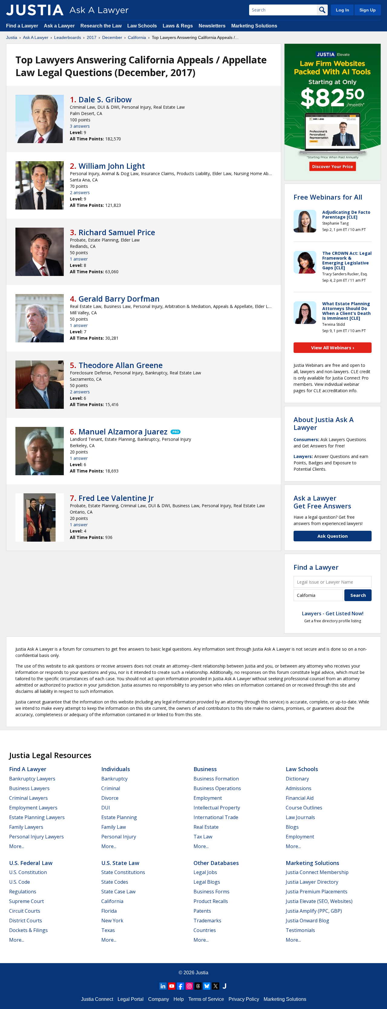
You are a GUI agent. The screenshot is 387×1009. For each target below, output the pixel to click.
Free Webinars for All (328, 197)
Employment (208, 798)
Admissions (298, 788)
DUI (105, 807)
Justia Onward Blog (307, 920)
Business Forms (211, 891)
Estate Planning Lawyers (37, 817)
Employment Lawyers (33, 807)
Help (179, 999)
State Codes (114, 882)
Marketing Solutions (254, 25)
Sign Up (367, 10)
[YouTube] (171, 986)
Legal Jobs (205, 872)
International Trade (216, 817)
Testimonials (300, 930)
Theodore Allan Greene (121, 365)
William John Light (112, 166)
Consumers (306, 439)
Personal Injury (118, 836)
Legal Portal (131, 999)
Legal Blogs (207, 882)
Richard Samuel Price (117, 232)
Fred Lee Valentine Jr (116, 498)
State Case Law (118, 891)
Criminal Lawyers (28, 798)
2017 (91, 37)
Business (205, 769)
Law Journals (300, 817)
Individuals (115, 769)
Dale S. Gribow (105, 99)
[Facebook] (180, 986)
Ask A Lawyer (35, 37)
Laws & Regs (178, 25)
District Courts (25, 920)
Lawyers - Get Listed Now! (332, 613)
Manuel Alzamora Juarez (123, 431)
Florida (109, 911)
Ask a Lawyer (60, 25)
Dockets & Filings (28, 930)
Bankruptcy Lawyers (32, 778)
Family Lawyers (26, 827)
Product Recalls (211, 901)
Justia (11, 37)
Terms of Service (206, 999)
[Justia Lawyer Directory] (224, 986)
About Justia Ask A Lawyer (324, 423)
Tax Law (203, 836)
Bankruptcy (114, 778)
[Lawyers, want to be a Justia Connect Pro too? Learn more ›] (175, 431)
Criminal (110, 788)
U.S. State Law (120, 862)
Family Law (113, 827)
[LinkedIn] (163, 986)
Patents (202, 911)
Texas (108, 930)
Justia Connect (97, 999)
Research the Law (101, 25)
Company (158, 999)
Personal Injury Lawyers (36, 836)
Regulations (22, 891)
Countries (205, 930)
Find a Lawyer (22, 25)
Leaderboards (67, 37)
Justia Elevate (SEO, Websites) (319, 901)
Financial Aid (300, 798)
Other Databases (216, 862)
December (112, 37)
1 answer (79, 259)
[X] (215, 986)
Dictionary (297, 778)
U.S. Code (19, 882)
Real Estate (206, 827)
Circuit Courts (24, 911)
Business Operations (217, 788)
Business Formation (216, 778)
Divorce (110, 798)
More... (16, 846)
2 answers (80, 192)
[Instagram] (189, 986)
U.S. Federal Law (31, 862)
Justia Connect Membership (317, 872)
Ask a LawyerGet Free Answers (322, 501)
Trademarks (207, 920)
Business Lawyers (29, 788)
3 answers (80, 126)
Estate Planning (119, 817)
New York (112, 920)
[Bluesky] (206, 986)
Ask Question (332, 536)
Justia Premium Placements (316, 891)
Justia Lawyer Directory (312, 882)
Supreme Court (26, 901)
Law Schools (142, 25)
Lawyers (303, 456)
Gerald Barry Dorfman (119, 298)
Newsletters (212, 25)
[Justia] (34, 10)
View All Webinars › (332, 347)
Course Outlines (304, 807)
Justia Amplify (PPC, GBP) (314, 911)
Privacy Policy (244, 999)
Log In (342, 10)
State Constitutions (123, 872)
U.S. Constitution (28, 872)
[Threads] (198, 986)
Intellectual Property (217, 807)
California (137, 37)
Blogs (292, 827)
